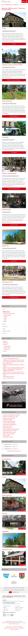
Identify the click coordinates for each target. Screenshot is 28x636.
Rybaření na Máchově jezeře (8, 433)
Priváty (5, 319)
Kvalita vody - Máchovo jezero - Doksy (10, 416)
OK (10, 592)
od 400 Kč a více (7, 349)
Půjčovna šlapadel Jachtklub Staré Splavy (11, 429)
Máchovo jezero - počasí (8, 426)
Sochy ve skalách (6, 435)
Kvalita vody (5, 610)
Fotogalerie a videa (6, 331)
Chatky (5, 318)
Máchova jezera (16, 623)
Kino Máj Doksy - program (8, 437)
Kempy (5, 321)
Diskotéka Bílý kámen (7, 427)
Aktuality (4, 607)
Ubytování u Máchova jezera (9, 8)
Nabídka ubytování (6, 311)
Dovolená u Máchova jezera (9, 313)
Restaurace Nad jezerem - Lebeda (9, 430)
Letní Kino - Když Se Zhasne (8, 378)
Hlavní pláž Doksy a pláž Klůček (9, 421)
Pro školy (4, 351)
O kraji (4, 328)
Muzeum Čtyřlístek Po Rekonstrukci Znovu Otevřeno (13, 361)
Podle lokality (5, 342)
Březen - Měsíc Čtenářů (7, 363)
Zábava (4, 324)
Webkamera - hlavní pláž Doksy (9, 418)
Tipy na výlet (5, 326)
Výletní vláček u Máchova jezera (9, 432)
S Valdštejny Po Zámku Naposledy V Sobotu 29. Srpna (13, 360)
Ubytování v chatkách (19, 607)
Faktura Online (9, 626)
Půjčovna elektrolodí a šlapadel (9, 422)
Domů (4, 309)
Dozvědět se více (15, 592)
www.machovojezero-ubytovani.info (8, 622)
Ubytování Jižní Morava (8, 628)
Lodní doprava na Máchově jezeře (9, 424)
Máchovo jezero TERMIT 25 (19, 628)
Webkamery (17, 610)
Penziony (5, 316)
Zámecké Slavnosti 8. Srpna (8, 376)
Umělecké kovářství (14, 629)
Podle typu (5, 341)
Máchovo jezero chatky (17, 626)
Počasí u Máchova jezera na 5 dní (14, 451)
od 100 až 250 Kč (7, 346)
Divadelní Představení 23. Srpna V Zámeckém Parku (13, 372)
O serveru (4, 333)
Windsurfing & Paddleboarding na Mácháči (11, 415)
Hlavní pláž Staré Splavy (7, 419)
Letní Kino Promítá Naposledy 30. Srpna (10, 358)
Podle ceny (5, 344)
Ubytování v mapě (7, 315)
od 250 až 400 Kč (7, 347)
